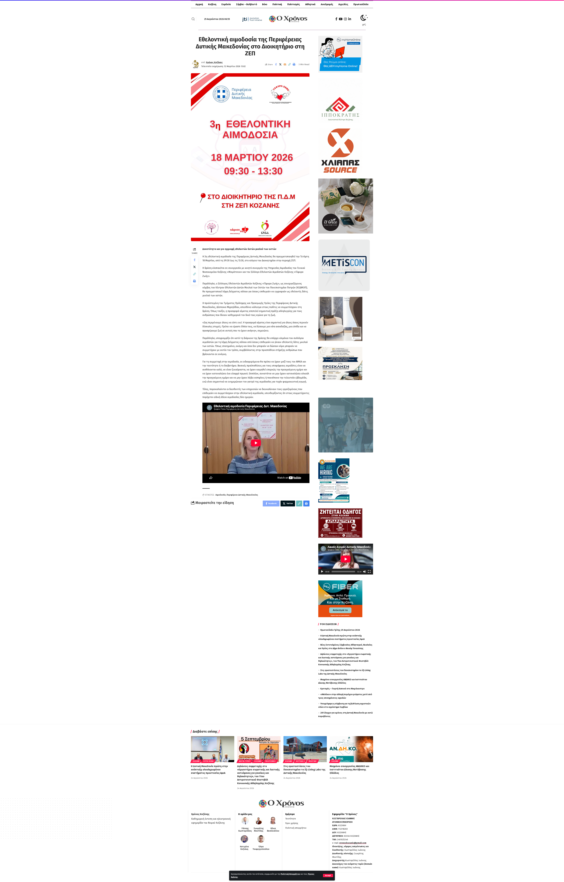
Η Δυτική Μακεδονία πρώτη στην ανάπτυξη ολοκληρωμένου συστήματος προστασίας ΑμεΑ (209, 769)
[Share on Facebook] (276, 64)
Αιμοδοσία (220, 495)
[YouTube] (340, 19)
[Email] (285, 64)
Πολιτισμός (270, 761)
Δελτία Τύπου (244, 761)
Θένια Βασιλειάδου (273, 829)
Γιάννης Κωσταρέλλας (245, 829)
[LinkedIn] (350, 19)
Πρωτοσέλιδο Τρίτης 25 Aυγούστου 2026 (340, 630)
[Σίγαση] (364, 571)
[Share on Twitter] (280, 64)
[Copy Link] (289, 64)
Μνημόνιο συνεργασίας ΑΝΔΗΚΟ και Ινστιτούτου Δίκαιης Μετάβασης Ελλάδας (349, 769)
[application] (345, 559)
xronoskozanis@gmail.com (352, 843)
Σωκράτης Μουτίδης (259, 829)
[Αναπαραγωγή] (322, 571)
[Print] (294, 64)
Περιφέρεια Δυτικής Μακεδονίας (242, 495)
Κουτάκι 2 (300, 761)
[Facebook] (336, 19)
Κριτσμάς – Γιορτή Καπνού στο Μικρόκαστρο (342, 688)
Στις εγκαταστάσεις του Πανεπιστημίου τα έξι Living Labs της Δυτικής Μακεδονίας (304, 769)
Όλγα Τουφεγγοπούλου (261, 848)
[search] (193, 18)
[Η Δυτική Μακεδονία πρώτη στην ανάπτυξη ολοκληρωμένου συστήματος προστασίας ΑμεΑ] (212, 749)
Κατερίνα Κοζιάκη (244, 848)
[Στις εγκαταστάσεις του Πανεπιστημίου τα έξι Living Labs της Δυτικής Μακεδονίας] (305, 749)
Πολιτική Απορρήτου (290, 874)
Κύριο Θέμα (208, 761)
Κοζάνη (196, 761)
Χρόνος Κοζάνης (214, 62)
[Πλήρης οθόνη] (369, 571)
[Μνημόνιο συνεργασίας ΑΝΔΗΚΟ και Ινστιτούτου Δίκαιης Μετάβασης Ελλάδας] (351, 749)
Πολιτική (313, 761)
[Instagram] (345, 19)
